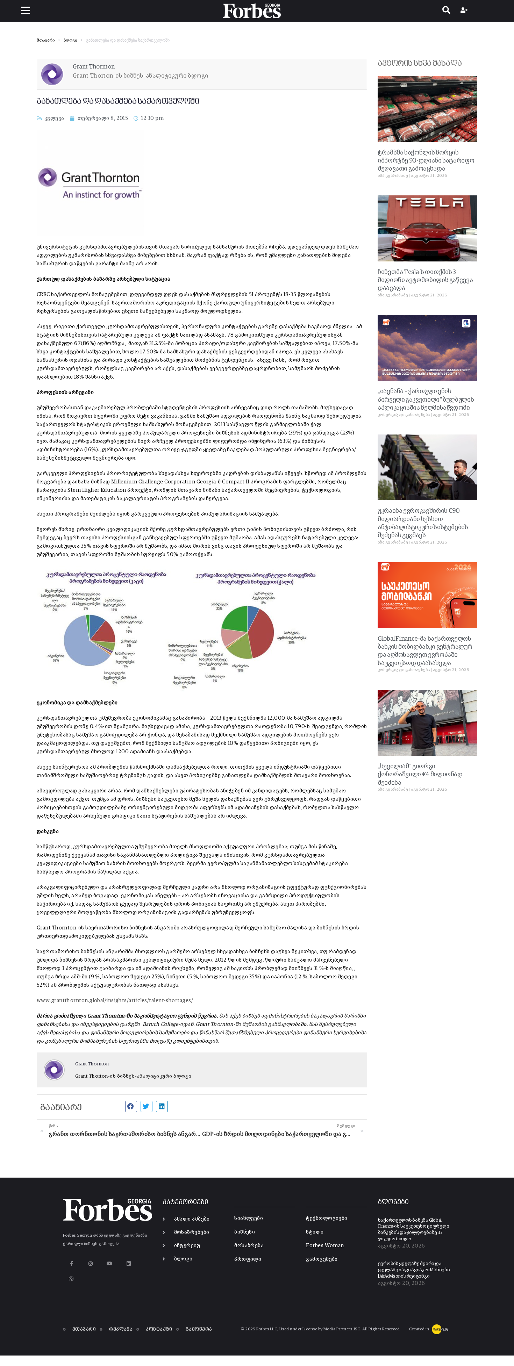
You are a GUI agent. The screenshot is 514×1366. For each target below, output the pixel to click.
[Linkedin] (128, 1264)
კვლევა (54, 118)
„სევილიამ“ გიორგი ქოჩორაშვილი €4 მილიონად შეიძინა (420, 774)
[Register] (465, 11)
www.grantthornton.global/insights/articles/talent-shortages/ (115, 1000)
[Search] (446, 11)
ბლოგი (70, 40)
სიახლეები (248, 1218)
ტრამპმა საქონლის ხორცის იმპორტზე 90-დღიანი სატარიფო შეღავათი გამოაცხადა (426, 161)
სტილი (314, 1232)
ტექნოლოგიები (326, 1218)
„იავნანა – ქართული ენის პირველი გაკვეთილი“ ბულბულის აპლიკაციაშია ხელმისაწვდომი (426, 399)
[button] (25, 11)
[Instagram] (90, 1264)
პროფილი (247, 1259)
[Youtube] (109, 1264)
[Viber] (71, 1279)
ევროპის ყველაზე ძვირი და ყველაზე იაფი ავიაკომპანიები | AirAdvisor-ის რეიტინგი (414, 1269)
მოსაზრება (249, 1245)
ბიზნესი (244, 1232)
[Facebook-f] (71, 1264)
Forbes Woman (325, 1245)
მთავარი (46, 40)
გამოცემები (322, 1259)
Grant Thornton (92, 1064)
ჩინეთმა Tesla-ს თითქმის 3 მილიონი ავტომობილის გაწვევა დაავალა (425, 280)
